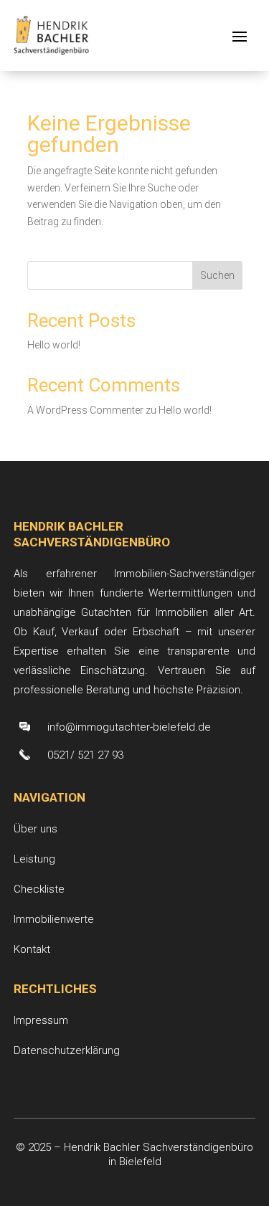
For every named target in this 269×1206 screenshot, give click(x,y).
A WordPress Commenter (85, 410)
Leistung (34, 859)
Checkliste (39, 889)
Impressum (41, 1020)
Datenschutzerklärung (67, 1050)
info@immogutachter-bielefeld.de (129, 727)
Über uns (35, 828)
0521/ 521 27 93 (85, 755)
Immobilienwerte (54, 919)
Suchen (217, 275)
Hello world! (53, 345)
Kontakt (32, 949)
